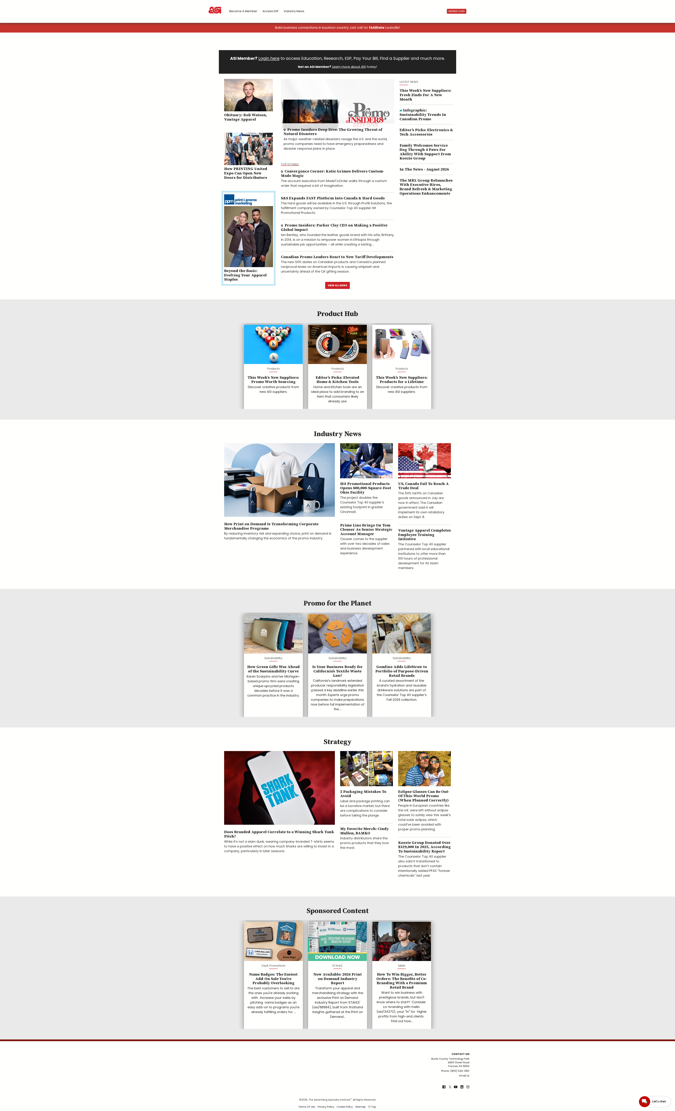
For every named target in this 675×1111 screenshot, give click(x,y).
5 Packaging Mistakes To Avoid (363, 794)
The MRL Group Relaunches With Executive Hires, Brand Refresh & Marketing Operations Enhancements (426, 187)
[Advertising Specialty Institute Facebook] (443, 1087)
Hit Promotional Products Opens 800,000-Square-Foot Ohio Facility (365, 488)
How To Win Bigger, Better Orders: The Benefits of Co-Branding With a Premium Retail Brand (401, 981)
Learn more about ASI (349, 67)
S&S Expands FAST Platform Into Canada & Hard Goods (333, 198)
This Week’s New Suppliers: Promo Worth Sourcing (273, 380)
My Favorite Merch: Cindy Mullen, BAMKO (364, 831)
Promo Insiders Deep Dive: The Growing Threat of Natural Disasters (333, 132)
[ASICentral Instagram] (467, 1087)
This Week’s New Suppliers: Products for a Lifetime (402, 380)
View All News (337, 285)
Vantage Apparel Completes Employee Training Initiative (424, 535)
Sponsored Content (338, 910)
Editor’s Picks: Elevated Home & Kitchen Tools (337, 380)
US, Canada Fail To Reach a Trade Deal (423, 486)
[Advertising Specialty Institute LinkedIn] (461, 1087)
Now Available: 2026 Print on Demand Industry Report (337, 979)
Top (373, 1107)
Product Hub (337, 313)
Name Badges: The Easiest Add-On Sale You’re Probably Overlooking (273, 979)
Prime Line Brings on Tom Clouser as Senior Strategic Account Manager (366, 530)
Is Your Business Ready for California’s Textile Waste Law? (337, 671)
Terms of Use (306, 1107)
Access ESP (270, 11)
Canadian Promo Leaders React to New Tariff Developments (337, 257)
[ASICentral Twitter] (450, 1087)
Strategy (338, 742)
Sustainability (273, 658)
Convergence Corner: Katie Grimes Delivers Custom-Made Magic (332, 173)
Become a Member (243, 11)
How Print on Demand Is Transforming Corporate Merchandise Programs (271, 526)
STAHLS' (337, 966)
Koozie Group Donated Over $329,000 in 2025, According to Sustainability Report (424, 847)
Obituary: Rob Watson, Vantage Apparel (245, 117)
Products (273, 369)
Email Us (464, 1075)
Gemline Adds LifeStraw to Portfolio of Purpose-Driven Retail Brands (401, 671)
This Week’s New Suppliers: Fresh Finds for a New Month (425, 95)
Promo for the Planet (337, 603)
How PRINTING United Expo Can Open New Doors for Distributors (245, 173)
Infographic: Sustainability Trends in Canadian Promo (423, 115)
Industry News (294, 11)
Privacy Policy (326, 1107)
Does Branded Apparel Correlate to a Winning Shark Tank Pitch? (279, 834)
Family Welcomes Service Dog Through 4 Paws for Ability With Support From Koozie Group (425, 152)
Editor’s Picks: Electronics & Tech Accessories (426, 132)
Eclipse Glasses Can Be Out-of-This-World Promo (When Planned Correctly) (423, 796)
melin (401, 966)
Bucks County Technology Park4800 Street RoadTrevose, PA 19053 (450, 1062)
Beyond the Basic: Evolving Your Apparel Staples (245, 275)
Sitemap (360, 1107)
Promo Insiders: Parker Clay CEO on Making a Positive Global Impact (334, 227)
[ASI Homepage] (215, 7)
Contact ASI (460, 1054)
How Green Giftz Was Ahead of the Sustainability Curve (273, 669)
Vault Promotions (273, 966)
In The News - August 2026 (424, 169)
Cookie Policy (345, 1107)
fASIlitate (376, 27)
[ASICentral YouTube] (455, 1087)
